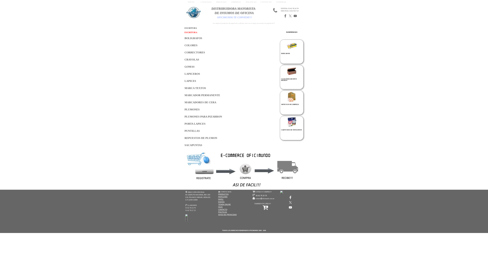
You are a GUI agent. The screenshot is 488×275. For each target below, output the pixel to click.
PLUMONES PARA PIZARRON (203, 116)
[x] (290, 16)
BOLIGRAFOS (193, 38)
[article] (291, 52)
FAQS (220, 207)
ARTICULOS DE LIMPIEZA (290, 104)
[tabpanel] (231, 90)
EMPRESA (236, 2)
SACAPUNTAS (193, 145)
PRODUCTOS (223, 194)
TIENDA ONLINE (224, 204)
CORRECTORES (195, 52)
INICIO (191, 2)
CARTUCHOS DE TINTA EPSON (291, 130)
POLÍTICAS (222, 212)
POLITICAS (251, 2)
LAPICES (190, 80)
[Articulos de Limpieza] (291, 97)
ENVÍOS (221, 202)
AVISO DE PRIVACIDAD (227, 215)
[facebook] (285, 16)
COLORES (191, 45)
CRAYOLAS (192, 59)
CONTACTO (266, 2)
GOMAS (190, 66)
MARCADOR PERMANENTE (202, 95)
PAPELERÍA (222, 197)
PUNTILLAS (192, 130)
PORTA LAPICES (195, 123)
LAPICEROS (192, 73)
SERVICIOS (221, 2)
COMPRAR (281, 2)
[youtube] (295, 16)
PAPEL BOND (285, 53)
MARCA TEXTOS (195, 88)
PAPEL (221, 199)
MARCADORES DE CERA (200, 102)
